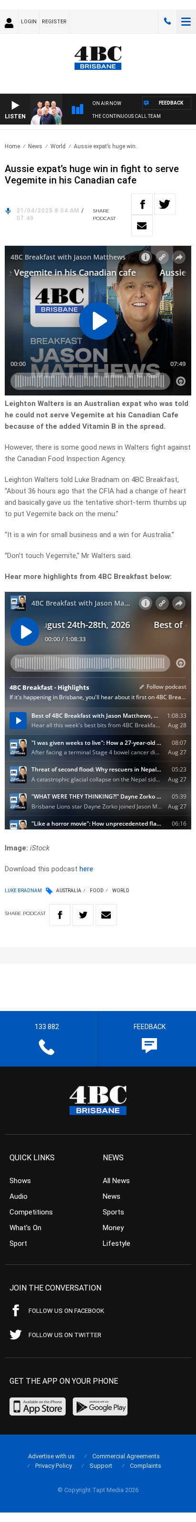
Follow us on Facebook (66, 1310)
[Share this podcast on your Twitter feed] (165, 204)
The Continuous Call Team (126, 116)
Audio (19, 1196)
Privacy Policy (53, 1465)
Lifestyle (116, 1243)
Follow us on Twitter (65, 1335)
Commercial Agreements (126, 1456)
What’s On (25, 1227)
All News (116, 1180)
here (86, 869)
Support (100, 1465)
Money (113, 1227)
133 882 (167, 21)
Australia (68, 890)
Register (54, 22)
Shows (20, 1180)
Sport (18, 1243)
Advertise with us (51, 1456)
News (35, 146)
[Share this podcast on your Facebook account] (142, 204)
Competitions (31, 1212)
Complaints (145, 1465)
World (58, 146)
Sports (113, 1212)
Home (12, 146)
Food (97, 890)
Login (29, 22)
